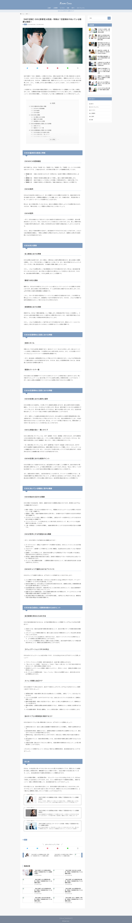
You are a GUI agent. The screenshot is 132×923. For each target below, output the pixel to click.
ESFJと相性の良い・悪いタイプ (41, 134)
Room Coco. (66, 3)
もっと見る (52, 139)
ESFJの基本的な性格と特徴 (38, 106)
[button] (27, 68)
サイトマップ (68, 918)
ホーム (62, 918)
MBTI (25, 24)
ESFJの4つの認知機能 (39, 108)
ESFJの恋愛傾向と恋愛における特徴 (41, 123)
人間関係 (93, 113)
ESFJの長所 (36, 110)
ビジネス (93, 110)
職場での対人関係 (38, 119)
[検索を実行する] (109, 18)
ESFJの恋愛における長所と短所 (41, 132)
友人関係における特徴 (39, 117)
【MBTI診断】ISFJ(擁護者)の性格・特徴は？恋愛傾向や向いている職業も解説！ (58, 798)
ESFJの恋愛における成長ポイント (42, 136)
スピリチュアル (95, 107)
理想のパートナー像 (39, 128)
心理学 (92, 116)
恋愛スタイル (37, 126)
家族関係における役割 (39, 121)
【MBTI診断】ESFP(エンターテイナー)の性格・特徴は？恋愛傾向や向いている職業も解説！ (58, 824)
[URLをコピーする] (77, 68)
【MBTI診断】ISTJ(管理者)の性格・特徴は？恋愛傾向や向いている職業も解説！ (58, 811)
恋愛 (92, 119)
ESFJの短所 (36, 112)
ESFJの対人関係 (35, 115)
